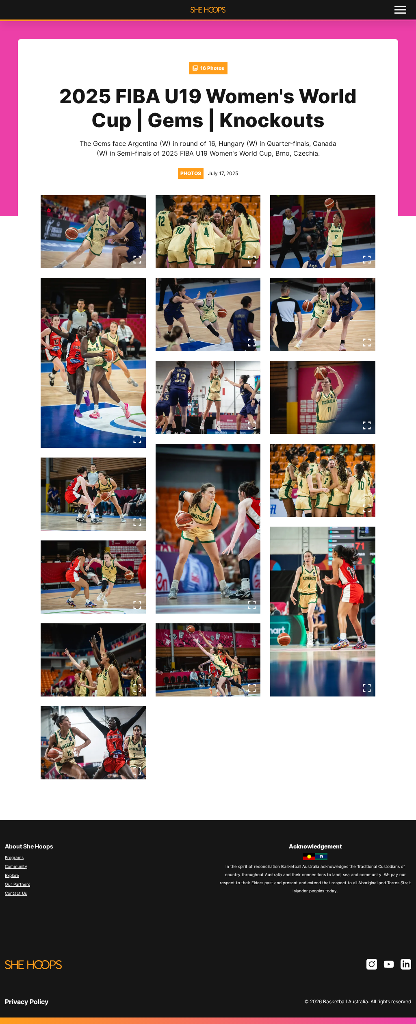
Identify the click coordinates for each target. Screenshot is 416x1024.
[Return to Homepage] (208, 10)
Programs (14, 857)
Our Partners (17, 884)
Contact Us (16, 893)
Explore (12, 875)
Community (16, 866)
